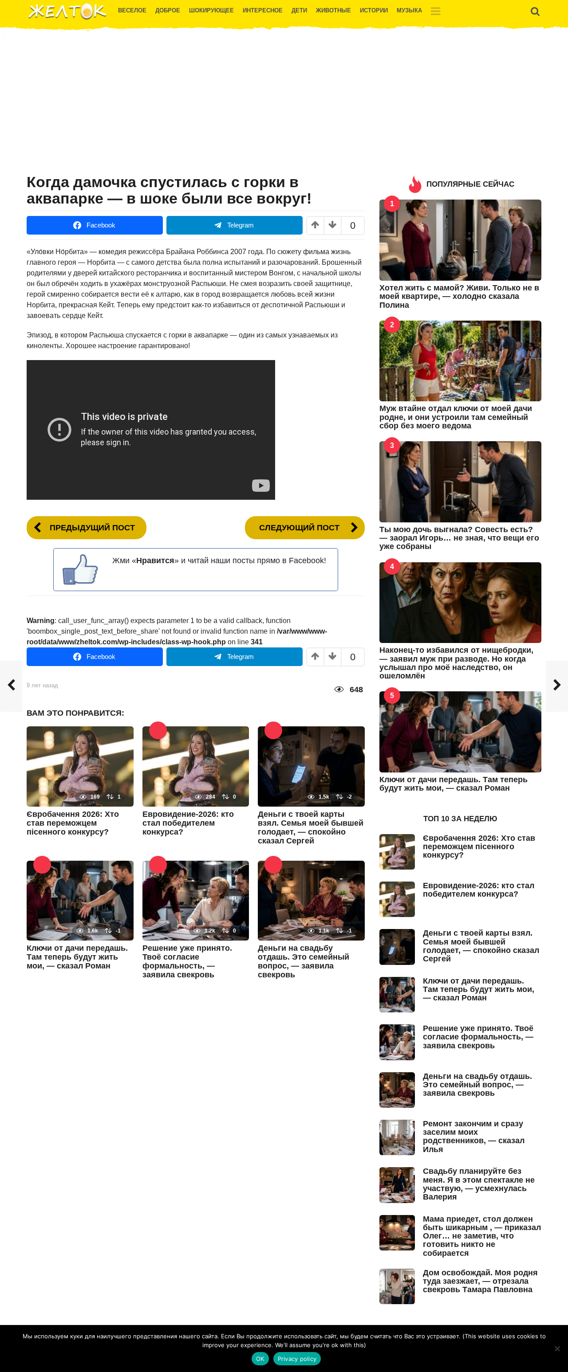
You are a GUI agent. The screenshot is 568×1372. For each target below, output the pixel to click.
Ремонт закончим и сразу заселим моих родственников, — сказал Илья (474, 1136)
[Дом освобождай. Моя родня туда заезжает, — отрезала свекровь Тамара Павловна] (397, 1286)
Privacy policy (297, 1358)
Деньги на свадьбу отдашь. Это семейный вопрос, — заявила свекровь (303, 961)
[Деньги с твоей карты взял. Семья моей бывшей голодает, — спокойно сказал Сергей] (311, 766)
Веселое (132, 11)
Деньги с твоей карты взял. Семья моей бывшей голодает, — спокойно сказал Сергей (310, 827)
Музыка (409, 11)
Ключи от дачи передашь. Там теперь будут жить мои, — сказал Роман (77, 957)
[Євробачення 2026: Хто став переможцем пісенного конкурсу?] (80, 766)
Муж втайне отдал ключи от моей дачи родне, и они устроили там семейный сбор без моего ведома (455, 417)
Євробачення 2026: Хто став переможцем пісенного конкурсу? (73, 823)
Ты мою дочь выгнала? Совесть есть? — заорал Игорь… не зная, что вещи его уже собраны (459, 538)
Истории (374, 11)
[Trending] (158, 730)
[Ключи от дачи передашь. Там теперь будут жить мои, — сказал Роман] (80, 900)
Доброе (167, 11)
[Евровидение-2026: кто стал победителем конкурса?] (195, 766)
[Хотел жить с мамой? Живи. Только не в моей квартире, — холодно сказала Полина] (460, 239)
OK (260, 1358)
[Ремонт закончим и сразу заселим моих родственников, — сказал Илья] (397, 1137)
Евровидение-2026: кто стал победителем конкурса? (188, 823)
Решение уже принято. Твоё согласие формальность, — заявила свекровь (187, 961)
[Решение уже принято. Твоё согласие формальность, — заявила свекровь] (195, 900)
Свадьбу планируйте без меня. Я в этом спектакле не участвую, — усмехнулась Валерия (479, 1184)
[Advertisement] (284, 105)
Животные (333, 11)
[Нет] (556, 1348)
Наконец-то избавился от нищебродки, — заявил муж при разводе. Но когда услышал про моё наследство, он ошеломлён (456, 663)
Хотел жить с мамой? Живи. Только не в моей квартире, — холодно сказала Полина (459, 296)
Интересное (263, 11)
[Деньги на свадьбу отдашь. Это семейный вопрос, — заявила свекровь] (311, 900)
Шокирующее (211, 11)
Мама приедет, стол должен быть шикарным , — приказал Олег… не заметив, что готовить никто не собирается (482, 1236)
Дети (299, 11)
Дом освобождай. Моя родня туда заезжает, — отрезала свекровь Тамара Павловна (480, 1281)
